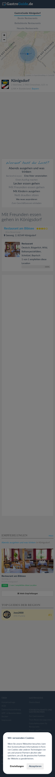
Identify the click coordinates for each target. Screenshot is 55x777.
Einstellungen (17, 766)
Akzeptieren (35, 766)
